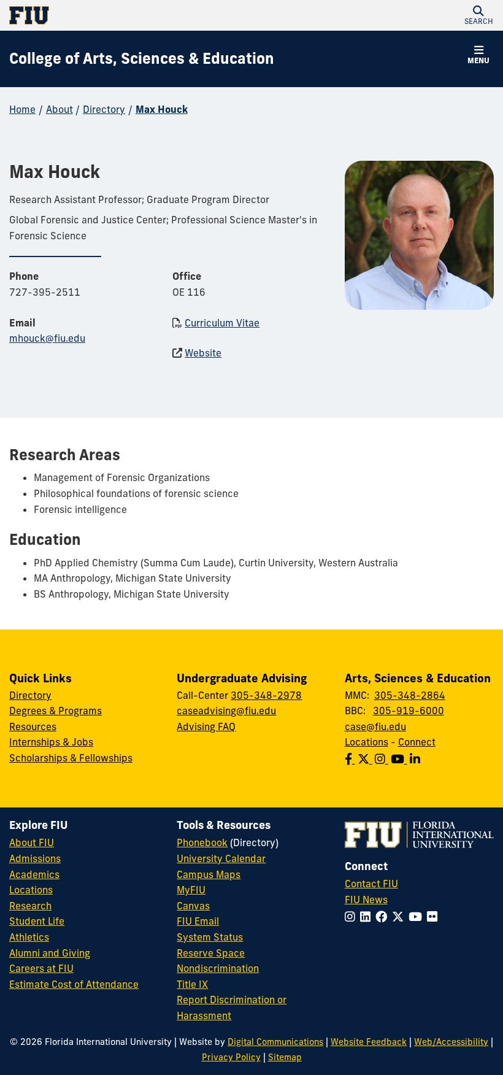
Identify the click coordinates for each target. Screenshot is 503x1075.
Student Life (36, 921)
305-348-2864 (409, 695)
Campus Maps (208, 874)
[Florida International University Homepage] (130, 15)
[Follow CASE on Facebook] (351, 759)
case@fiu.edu (375, 726)
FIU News (366, 899)
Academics (34, 874)
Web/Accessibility (451, 1041)
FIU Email (198, 921)
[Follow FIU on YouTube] (418, 916)
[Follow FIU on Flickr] (434, 916)
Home (22, 109)
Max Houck (162, 109)
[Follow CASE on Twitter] (366, 759)
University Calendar (221, 858)
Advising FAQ (206, 726)
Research (30, 906)
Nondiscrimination (218, 968)
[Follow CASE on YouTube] (400, 759)
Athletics (29, 937)
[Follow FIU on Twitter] (400, 916)
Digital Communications (275, 1041)
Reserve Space (211, 953)
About (59, 109)
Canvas (193, 906)
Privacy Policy (231, 1057)
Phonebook (202, 842)
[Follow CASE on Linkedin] (416, 759)
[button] (478, 15)
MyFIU (191, 890)
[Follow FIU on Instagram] (352, 916)
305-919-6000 (408, 710)
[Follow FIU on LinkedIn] (367, 916)
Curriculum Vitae (222, 323)
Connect (417, 742)
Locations (366, 742)
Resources (32, 726)
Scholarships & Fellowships (70, 758)
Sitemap (285, 1057)
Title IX (192, 984)
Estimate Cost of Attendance (74, 984)
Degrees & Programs (55, 710)
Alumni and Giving (49, 953)
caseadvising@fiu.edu (226, 710)
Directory (104, 109)
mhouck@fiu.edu (47, 338)
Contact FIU (371, 883)
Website (203, 353)
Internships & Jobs (51, 742)
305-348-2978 (266, 695)
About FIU (31, 842)
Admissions (35, 858)
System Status (210, 937)
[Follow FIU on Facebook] (383, 916)
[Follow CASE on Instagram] (383, 759)
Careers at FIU (41, 968)
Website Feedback (369, 1041)
